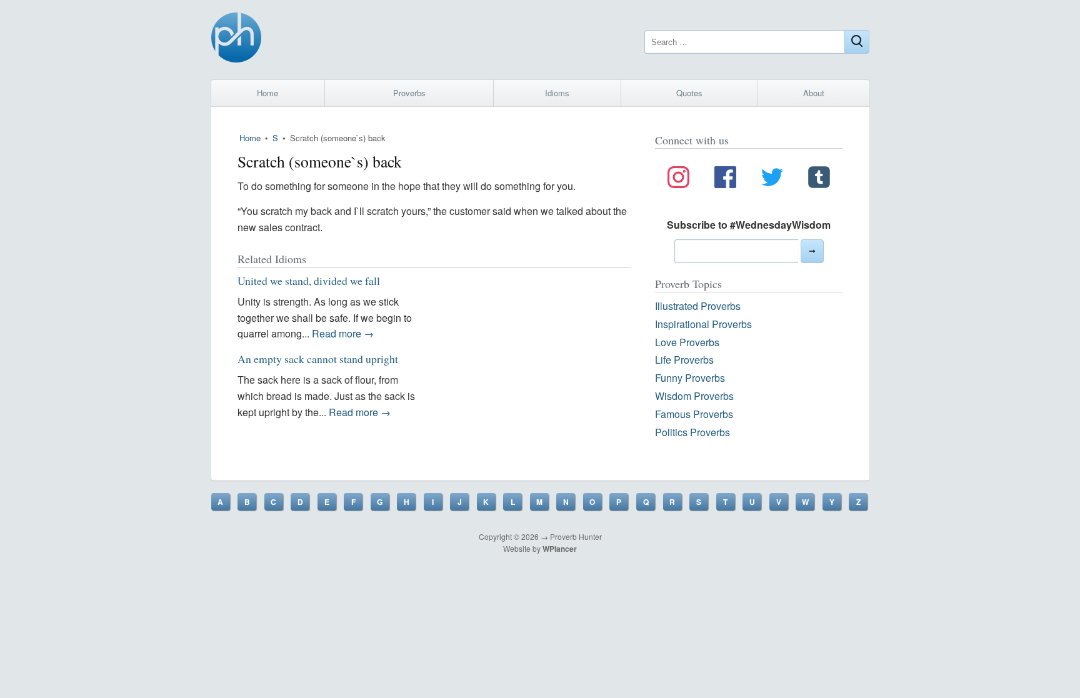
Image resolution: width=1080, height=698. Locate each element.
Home (267, 93)
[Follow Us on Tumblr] (819, 179)
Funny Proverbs (690, 378)
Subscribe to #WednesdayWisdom (749, 224)
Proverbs (409, 93)
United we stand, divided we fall (309, 280)
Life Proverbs (684, 359)
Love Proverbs (687, 342)
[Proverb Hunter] (236, 39)
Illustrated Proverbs (698, 306)
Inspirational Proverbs (703, 324)
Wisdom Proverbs (694, 396)
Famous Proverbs (694, 414)
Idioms (557, 93)
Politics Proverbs (692, 432)
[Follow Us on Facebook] (725, 179)
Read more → (343, 333)
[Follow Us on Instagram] (678, 179)
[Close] (856, 42)
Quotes (689, 93)
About (813, 93)
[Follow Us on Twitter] (772, 179)
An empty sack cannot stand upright (318, 358)
